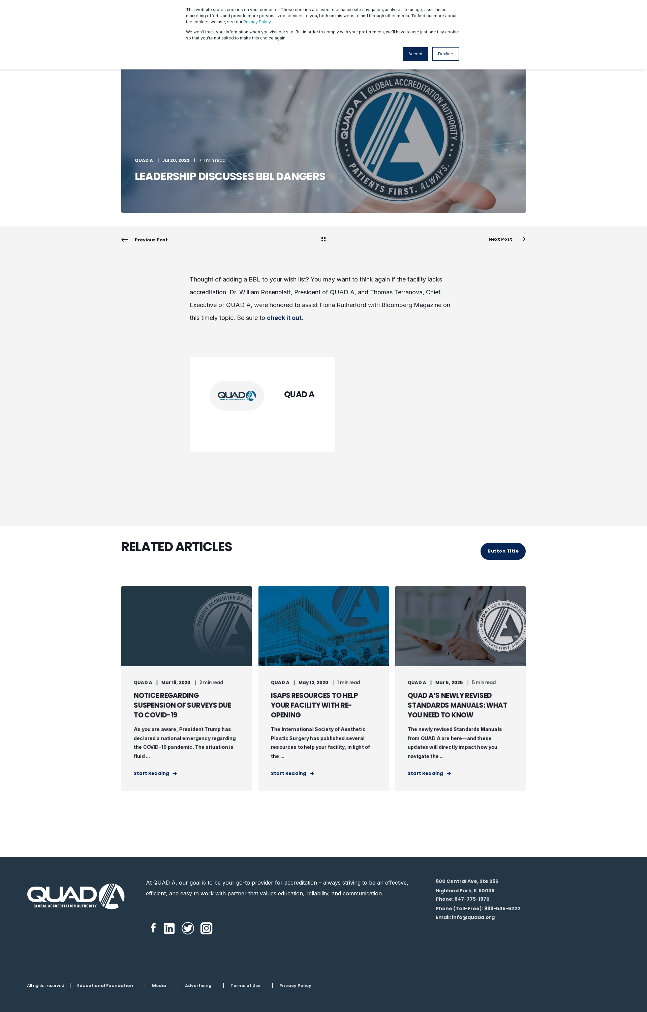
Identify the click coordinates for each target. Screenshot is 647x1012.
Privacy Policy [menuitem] (295, 986)
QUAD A (144, 160)
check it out (284, 317)
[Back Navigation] (323, 240)
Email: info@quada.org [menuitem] (465, 917)
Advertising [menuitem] (198, 986)
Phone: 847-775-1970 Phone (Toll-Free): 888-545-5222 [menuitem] (478, 904)
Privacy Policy (257, 21)
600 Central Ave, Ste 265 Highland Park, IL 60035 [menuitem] (467, 886)
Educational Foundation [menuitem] (105, 986)
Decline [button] (445, 53)
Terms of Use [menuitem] (245, 986)
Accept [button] (415, 53)
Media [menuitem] (159, 986)
